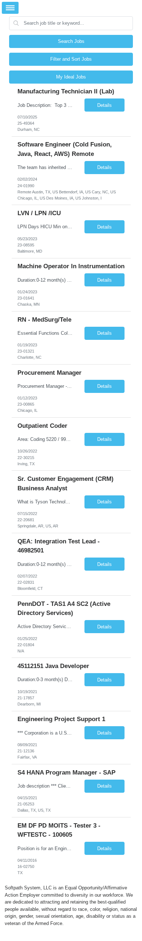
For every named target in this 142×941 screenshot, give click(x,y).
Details (104, 105)
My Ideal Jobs (71, 77)
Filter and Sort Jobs (71, 59)
